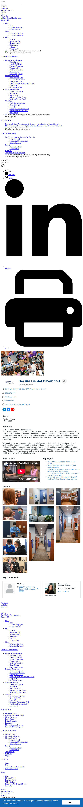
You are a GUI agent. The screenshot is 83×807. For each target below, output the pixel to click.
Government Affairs (12, 89)
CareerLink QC (15, 105)
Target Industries (15, 62)
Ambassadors (14, 149)
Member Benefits (29, 137)
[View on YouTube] (12, 411)
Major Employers (43, 124)
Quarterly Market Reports (53, 126)
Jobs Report (14, 113)
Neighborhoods (15, 43)
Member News (10, 778)
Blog (7, 776)
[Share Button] (64, 381)
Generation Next (15, 147)
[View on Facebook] (8, 411)
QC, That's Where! (16, 87)
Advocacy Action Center (18, 97)
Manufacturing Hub (16, 78)
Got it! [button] (71, 802)
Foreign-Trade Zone (16, 81)
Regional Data (6, 120)
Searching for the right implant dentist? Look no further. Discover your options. (62, 478)
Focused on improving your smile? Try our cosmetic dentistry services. (63, 470)
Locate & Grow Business (9, 56)
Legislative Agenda (16, 91)
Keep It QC (14, 85)
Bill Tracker (14, 93)
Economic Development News (15, 784)
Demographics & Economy (27, 124)
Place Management (16, 74)
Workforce (8, 101)
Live (6, 37)
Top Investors (9, 153)
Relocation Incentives (17, 35)
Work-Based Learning (17, 103)
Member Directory (7, 10)
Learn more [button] (14, 804)
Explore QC (5, 20)
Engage (7, 145)
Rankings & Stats (11, 124)
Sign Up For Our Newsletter (10, 615)
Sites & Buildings (16, 64)
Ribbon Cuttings (15, 143)
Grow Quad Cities (11, 769)
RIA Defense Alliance (17, 80)
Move (7, 31)
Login (6, 8)
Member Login (20, 153)
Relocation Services (16, 33)
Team (7, 763)
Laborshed (40, 126)
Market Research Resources (14, 126)
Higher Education (31, 126)
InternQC (13, 107)
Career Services (15, 29)
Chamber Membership (8, 133)
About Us (4, 16)
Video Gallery (10, 782)
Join (2, 8)
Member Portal (15, 139)
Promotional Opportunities (19, 141)
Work (7, 24)
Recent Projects (54, 124)
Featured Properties (16, 66)
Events (3, 12)
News (3, 14)
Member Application (15, 137)
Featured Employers (16, 27)
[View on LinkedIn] (4, 411)
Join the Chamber (11, 734)
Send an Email (63, 592)
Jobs (11, 25)
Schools (12, 47)
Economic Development (13, 60)
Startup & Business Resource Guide (22, 83)
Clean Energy (14, 72)
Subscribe (8, 786)
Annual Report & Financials (14, 767)
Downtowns (14, 45)
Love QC (13, 39)
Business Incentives (16, 70)
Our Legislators (15, 95)
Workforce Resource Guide (19, 111)
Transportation (14, 68)
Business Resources (12, 76)
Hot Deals (8, 151)
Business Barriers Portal (18, 99)
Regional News (10, 780)
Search (3, 2)
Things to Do (14, 49)
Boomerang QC (15, 41)
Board (7, 765)
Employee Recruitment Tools (19, 109)
